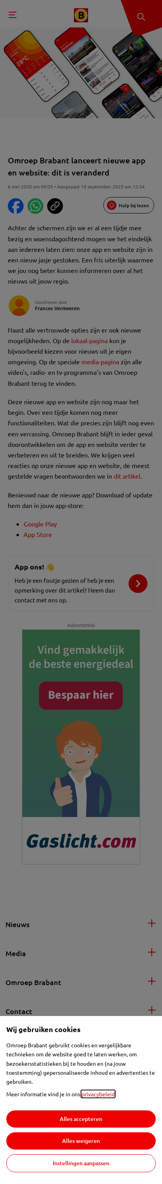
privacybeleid (98, 1093)
